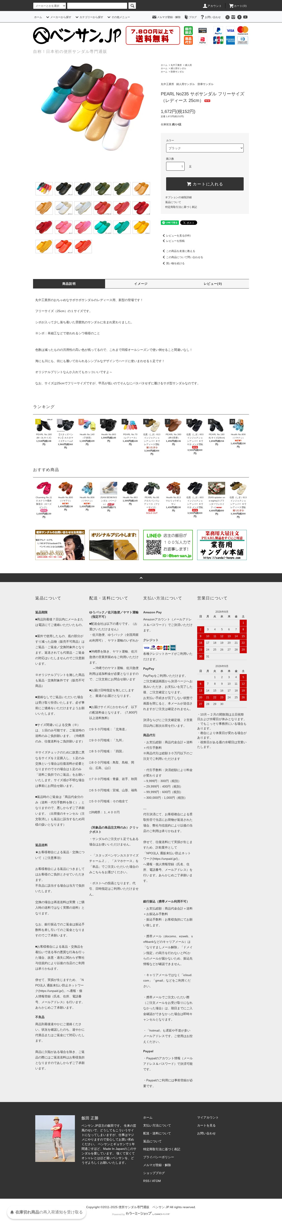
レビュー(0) (213, 283)
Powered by (118, 1214)
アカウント (215, 5)
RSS (146, 1181)
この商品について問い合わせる (184, 257)
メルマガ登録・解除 (169, 17)
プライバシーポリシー (158, 1157)
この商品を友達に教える (180, 251)
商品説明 (69, 283)
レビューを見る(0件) (178, 235)
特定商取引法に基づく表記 (181, 207)
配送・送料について (157, 1133)
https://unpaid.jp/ (165, 858)
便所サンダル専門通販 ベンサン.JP (144, 1207)
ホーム (38, 17)
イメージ (141, 283)
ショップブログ (154, 1173)
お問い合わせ (213, 17)
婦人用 (188, 65)
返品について (173, 202)
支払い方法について (157, 1125)
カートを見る (206, 1125)
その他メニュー (120, 17)
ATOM (156, 1181)
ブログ (193, 17)
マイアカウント (208, 1117)
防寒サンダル (177, 71)
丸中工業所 (176, 65)
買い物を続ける (175, 263)
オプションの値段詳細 (178, 197)
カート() (240, 5)
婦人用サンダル (178, 68)
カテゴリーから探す (91, 17)
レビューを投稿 (175, 240)
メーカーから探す (60, 17)
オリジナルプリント (49, 372)
